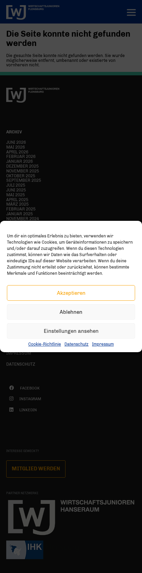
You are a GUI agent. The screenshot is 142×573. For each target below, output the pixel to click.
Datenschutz (76, 344)
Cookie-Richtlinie (44, 344)
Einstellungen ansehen (71, 331)
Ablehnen (71, 312)
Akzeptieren (71, 293)
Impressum (103, 344)
